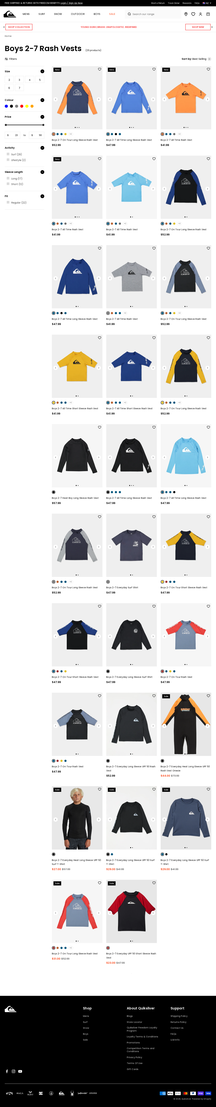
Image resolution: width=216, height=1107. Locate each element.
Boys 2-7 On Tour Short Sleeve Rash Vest (184, 587)
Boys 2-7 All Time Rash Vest (176, 140)
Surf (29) (16, 154)
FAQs (173, 1034)
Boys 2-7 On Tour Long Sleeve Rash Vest (75, 140)
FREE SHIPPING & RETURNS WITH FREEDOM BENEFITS (44, 3)
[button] (27, 14)
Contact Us (177, 1028)
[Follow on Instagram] (13, 1071)
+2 (71, 134)
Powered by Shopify (201, 1099)
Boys (97, 14)
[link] (9, 79)
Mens (26, 14)
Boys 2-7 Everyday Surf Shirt (122, 587)
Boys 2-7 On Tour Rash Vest (176, 677)
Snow (58, 14)
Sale (112, 14)
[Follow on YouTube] (20, 1071)
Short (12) (17, 184)
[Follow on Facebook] (7, 1071)
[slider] (6, 125)
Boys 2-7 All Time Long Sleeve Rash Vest (129, 140)
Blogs (130, 1016)
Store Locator (134, 1022)
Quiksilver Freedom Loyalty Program (142, 1029)
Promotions (133, 1042)
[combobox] (156, 14)
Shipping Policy (179, 1016)
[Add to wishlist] (99, 69)
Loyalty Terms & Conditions (142, 1036)
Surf (42, 14)
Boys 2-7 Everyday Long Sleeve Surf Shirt (129, 677)
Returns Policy (179, 1022)
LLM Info (175, 1039)
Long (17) (16, 178)
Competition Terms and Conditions (140, 1050)
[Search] (128, 14)
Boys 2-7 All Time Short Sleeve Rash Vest (75, 408)
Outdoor (78, 14)
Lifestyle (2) (18, 160)
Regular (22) (19, 202)
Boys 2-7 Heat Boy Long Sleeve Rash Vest (75, 498)
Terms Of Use (134, 1063)
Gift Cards (133, 1069)
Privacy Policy (134, 1057)
